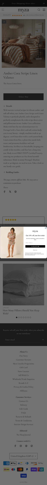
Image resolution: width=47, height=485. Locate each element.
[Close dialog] (45, 228)
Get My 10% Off (35, 246)
